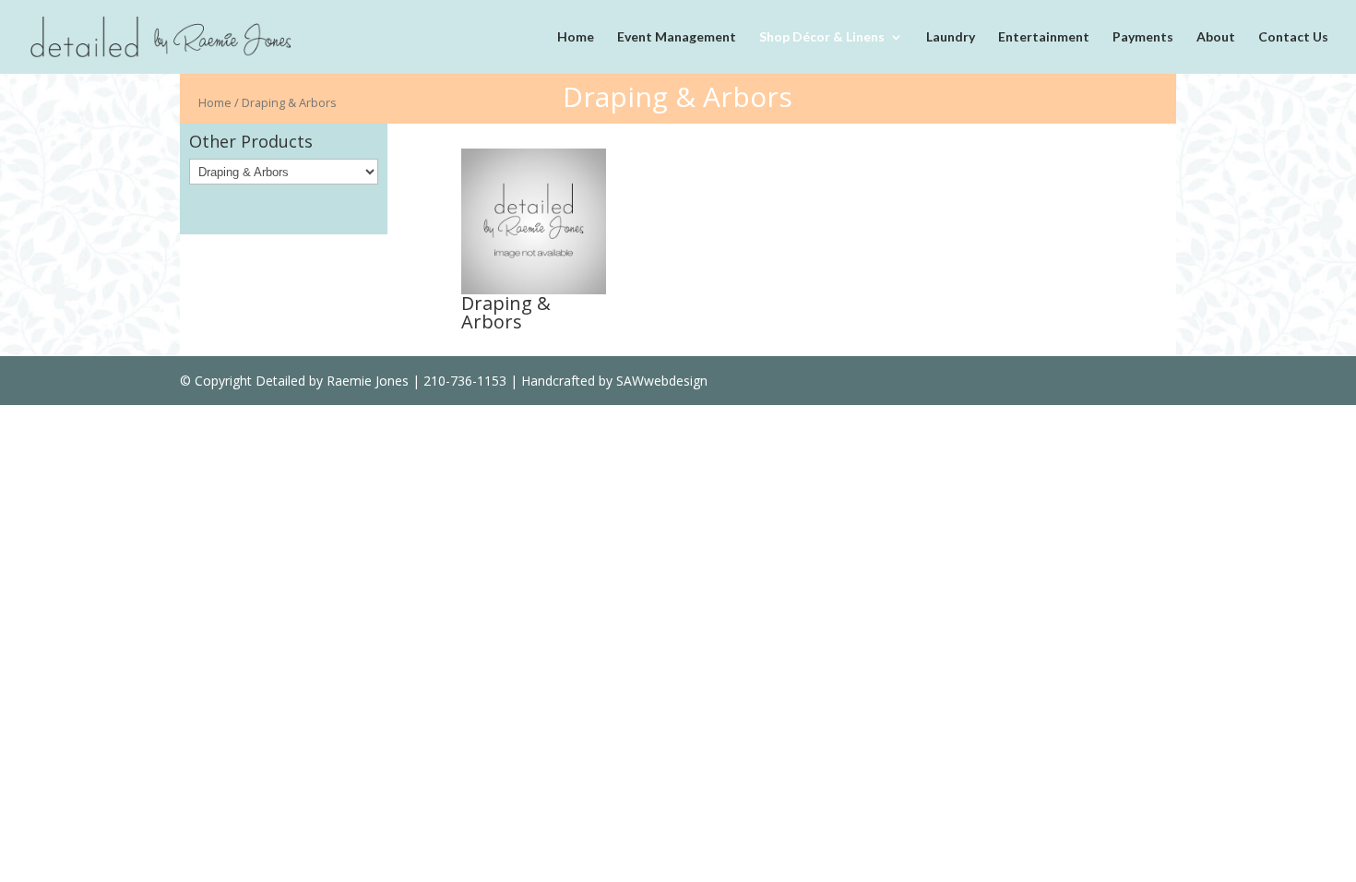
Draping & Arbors (506, 312)
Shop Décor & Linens (822, 37)
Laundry (950, 37)
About (1215, 37)
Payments (1142, 37)
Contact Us (1293, 37)
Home (575, 37)
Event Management (676, 37)
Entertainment (1043, 37)
